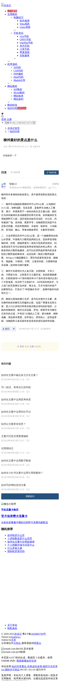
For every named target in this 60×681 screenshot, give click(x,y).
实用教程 (12, 14)
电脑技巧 (18, 17)
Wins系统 (25, 24)
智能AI (13, 184)
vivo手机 (24, 36)
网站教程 (12, 86)
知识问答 (12, 108)
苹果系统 (25, 52)
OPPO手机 (25, 39)
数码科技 (12, 105)
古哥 (5, 147)
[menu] (2, 3)
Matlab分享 (19, 80)
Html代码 (18, 77)
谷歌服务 (25, 55)
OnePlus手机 (26, 42)
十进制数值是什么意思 (19, 538)
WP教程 (18, 89)
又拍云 (17, 643)
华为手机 (25, 46)
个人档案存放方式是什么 (20, 545)
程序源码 (12, 64)
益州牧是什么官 (16, 535)
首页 (13, 128)
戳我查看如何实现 (26, 660)
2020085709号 (38, 634)
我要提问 (30, 496)
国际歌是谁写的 (16, 551)
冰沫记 (18, 634)
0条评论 (47, 329)
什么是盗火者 (14, 548)
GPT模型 (12, 11)
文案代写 (36, 147)
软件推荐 (25, 20)
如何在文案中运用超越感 (20, 541)
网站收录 (18, 96)
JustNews (15, 637)
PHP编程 (18, 74)
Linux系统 (25, 27)
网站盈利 (18, 99)
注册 (9, 119)
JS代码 (17, 67)
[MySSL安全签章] (30, 648)
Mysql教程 (19, 92)
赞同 (7, 329)
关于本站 (12, 625)
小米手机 (25, 49)
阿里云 (37, 643)
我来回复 (52, 172)
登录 (3, 119)
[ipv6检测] (30, 652)
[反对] (14, 328)
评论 (57, 184)
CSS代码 (18, 70)
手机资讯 (18, 33)
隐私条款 (12, 628)
